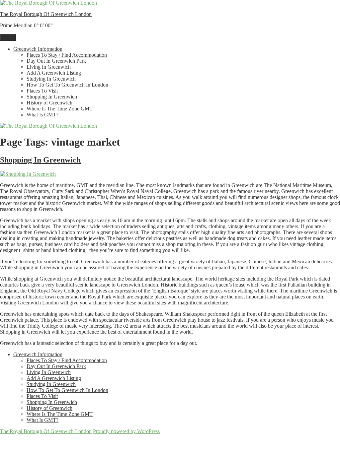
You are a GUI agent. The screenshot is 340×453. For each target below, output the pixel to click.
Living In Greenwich (49, 67)
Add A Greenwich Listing (54, 73)
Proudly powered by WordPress (126, 431)
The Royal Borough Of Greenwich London (46, 14)
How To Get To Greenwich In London (67, 85)
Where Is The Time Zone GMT (60, 108)
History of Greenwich (49, 102)
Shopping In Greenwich (52, 96)
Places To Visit (42, 91)
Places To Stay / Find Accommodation (67, 55)
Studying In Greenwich (51, 79)
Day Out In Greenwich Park (56, 61)
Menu (8, 37)
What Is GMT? (42, 114)
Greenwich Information (37, 49)
